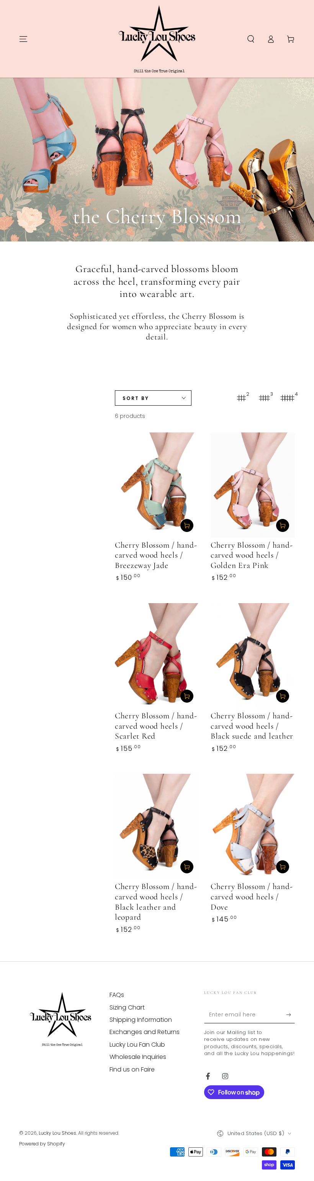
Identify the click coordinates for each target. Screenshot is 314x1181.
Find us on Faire (132, 1069)
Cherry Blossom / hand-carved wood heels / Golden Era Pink (252, 555)
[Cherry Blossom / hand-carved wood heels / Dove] (253, 826)
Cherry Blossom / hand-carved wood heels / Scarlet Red (156, 726)
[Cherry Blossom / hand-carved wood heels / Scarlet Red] (157, 655)
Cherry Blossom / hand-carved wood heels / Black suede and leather (252, 726)
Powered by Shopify (42, 1144)
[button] (251, 39)
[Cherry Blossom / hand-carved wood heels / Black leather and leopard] (157, 826)
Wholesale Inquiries (138, 1056)
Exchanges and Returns (145, 1032)
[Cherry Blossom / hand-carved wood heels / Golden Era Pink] (253, 485)
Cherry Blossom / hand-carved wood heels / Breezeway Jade (156, 555)
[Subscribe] (290, 1014)
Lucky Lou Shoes (57, 1133)
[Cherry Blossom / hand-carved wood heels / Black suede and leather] (253, 655)
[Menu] (23, 39)
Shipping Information (141, 1019)
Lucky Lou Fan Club (137, 1044)
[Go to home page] (157, 39)
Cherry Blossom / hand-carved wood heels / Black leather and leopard (156, 901)
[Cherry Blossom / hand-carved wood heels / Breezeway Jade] (157, 485)
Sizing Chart (127, 1007)
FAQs (117, 994)
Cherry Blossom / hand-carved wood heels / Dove (252, 896)
